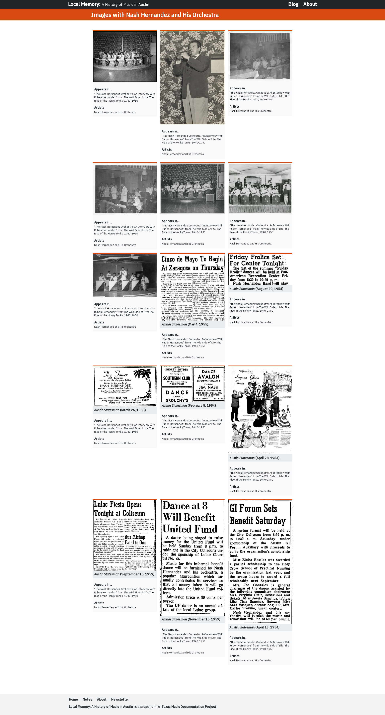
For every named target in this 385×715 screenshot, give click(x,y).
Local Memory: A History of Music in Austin (101, 707)
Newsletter (120, 699)
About (310, 4)
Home (73, 699)
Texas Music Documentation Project (189, 707)
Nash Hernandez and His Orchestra (115, 112)
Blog (293, 4)
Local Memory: (108, 4)
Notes (87, 699)
